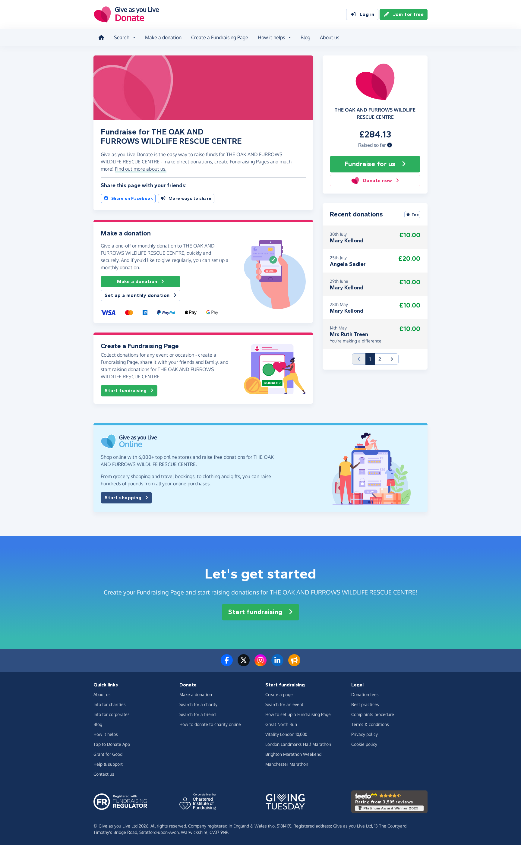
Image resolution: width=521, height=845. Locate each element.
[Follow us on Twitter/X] (244, 664)
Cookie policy (364, 744)
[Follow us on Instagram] (260, 664)
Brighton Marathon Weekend (293, 754)
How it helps (105, 734)
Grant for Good (107, 754)
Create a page (279, 694)
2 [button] (379, 359)
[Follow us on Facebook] (227, 664)
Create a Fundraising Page (219, 37)
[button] (389, 145)
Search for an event (284, 704)
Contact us (103, 774)
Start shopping (123, 497)
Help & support (108, 764)
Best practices (365, 704)
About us (329, 37)
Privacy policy (364, 734)
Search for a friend (197, 714)
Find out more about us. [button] (140, 169)
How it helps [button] (271, 37)
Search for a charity (198, 704)
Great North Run (281, 724)
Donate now (377, 180)
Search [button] (121, 37)
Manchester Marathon (286, 764)
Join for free (408, 14)
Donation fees (365, 694)
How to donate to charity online (210, 724)
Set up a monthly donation (137, 295)
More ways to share (190, 198)
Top (415, 215)
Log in (367, 14)
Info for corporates (111, 714)
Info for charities (109, 704)
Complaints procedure (372, 714)
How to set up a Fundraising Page (298, 714)
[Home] (101, 37)
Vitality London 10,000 (286, 734)
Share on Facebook (132, 198)
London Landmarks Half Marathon (298, 744)
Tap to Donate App (111, 744)
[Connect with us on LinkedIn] (277, 664)
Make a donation (163, 37)
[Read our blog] (294, 664)
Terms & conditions (370, 724)
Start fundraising (126, 390)
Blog (305, 37)
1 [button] (372, 359)
